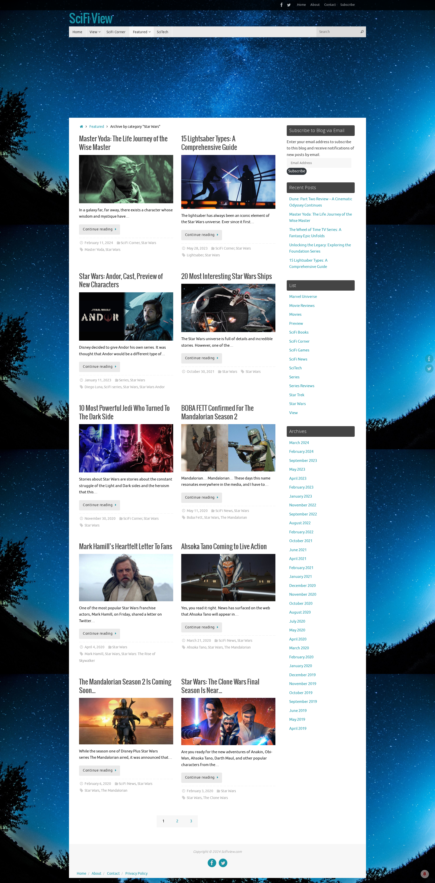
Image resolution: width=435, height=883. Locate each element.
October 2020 (300, 603)
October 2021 (300, 541)
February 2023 (301, 487)
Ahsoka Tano (196, 647)
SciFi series (113, 387)
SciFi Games (299, 350)
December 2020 (302, 585)
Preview (296, 323)
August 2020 (300, 612)
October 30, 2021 (200, 372)
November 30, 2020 (100, 518)
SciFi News (224, 511)
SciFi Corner (130, 243)
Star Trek (296, 395)
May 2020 (297, 630)
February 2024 (301, 451)
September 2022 (303, 514)
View (293, 413)
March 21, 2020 (199, 640)
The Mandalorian (234, 517)
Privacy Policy (136, 873)
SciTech (295, 368)
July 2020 (297, 621)
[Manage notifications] (425, 874)
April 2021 (297, 558)
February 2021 (301, 568)
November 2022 (302, 505)
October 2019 (300, 693)
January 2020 (300, 666)
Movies (295, 314)
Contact (330, 5)
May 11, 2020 (197, 511)
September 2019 (303, 701)
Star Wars (148, 243)
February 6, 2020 (98, 784)
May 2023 (297, 469)
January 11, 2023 (98, 380)
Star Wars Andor (152, 387)
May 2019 (297, 719)
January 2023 (300, 496)
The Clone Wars (215, 798)
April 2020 (297, 639)
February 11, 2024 (99, 243)
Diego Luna (93, 387)
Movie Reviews (302, 305)
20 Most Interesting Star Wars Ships (226, 276)
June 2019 (298, 710)
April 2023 (297, 478)
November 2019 (302, 683)
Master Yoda (94, 250)
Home (301, 5)
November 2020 (302, 594)
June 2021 (298, 550)
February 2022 (301, 532)
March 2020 (299, 648)
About (315, 5)
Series (124, 380)
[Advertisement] (217, 75)
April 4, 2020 (94, 647)
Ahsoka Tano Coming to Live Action (224, 546)
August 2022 (300, 523)
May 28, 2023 (197, 248)
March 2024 (299, 442)
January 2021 (300, 576)
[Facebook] (281, 4)
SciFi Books (299, 332)
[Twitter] (288, 4)
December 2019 (302, 675)
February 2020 (301, 657)
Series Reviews (301, 386)
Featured (96, 127)
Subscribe (347, 5)
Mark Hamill (94, 654)
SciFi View (90, 19)
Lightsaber (195, 255)
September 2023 (303, 460)
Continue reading (98, 229)
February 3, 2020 (200, 791)
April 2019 (297, 728)
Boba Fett (195, 517)
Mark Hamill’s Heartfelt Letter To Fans (125, 546)
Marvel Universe (303, 296)
